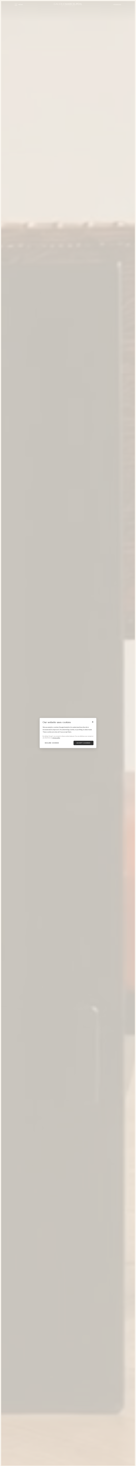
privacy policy (56, 738)
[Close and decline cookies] (92, 722)
